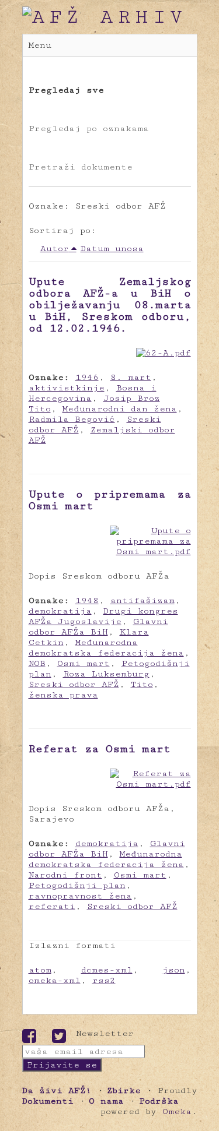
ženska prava (63, 695)
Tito (142, 684)
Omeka (177, 1111)
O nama (106, 1101)
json (173, 970)
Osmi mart (83, 663)
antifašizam (142, 600)
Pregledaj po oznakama (89, 128)
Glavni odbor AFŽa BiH (98, 626)
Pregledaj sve (66, 90)
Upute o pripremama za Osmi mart (110, 500)
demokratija (60, 611)
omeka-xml (55, 980)
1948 (87, 600)
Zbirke (124, 1090)
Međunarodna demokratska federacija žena (106, 647)
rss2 (104, 980)
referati (52, 906)
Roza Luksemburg (106, 674)
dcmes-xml (107, 970)
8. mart (130, 377)
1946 (87, 377)
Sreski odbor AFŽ (74, 684)
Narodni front (65, 875)
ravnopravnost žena (80, 896)
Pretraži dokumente (81, 167)
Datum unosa (112, 248)
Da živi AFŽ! (57, 1090)
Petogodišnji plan (77, 885)
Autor (54, 248)
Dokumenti (48, 1101)
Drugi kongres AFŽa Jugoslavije (103, 616)
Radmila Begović (72, 419)
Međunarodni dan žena (119, 409)
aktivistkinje (67, 388)
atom (40, 970)
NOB (37, 663)
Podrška (159, 1101)
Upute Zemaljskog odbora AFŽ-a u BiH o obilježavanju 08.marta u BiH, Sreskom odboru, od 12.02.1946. (110, 304)
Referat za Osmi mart (100, 748)
